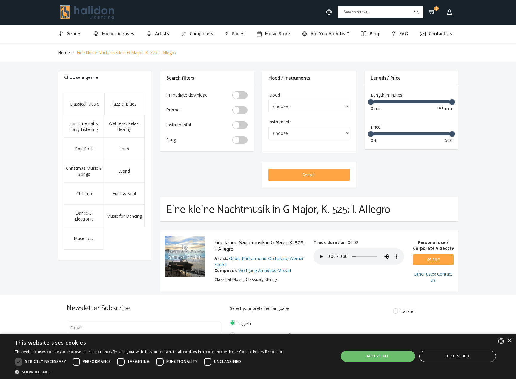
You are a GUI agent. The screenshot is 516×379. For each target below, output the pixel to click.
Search (309, 175)
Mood (274, 95)
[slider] (371, 102)
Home (64, 52)
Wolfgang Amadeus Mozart (264, 270)
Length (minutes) (387, 95)
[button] (150, 372)
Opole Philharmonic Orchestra (258, 258)
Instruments (280, 122)
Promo (173, 110)
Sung (171, 140)
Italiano (407, 311)
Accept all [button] (378, 356)
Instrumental (178, 125)
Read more (275, 351)
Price (375, 127)
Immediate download (187, 95)
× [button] (509, 340)
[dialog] (258, 356)
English (244, 323)
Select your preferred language (259, 308)
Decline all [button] (458, 356)
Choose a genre (81, 78)
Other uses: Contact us (433, 277)
